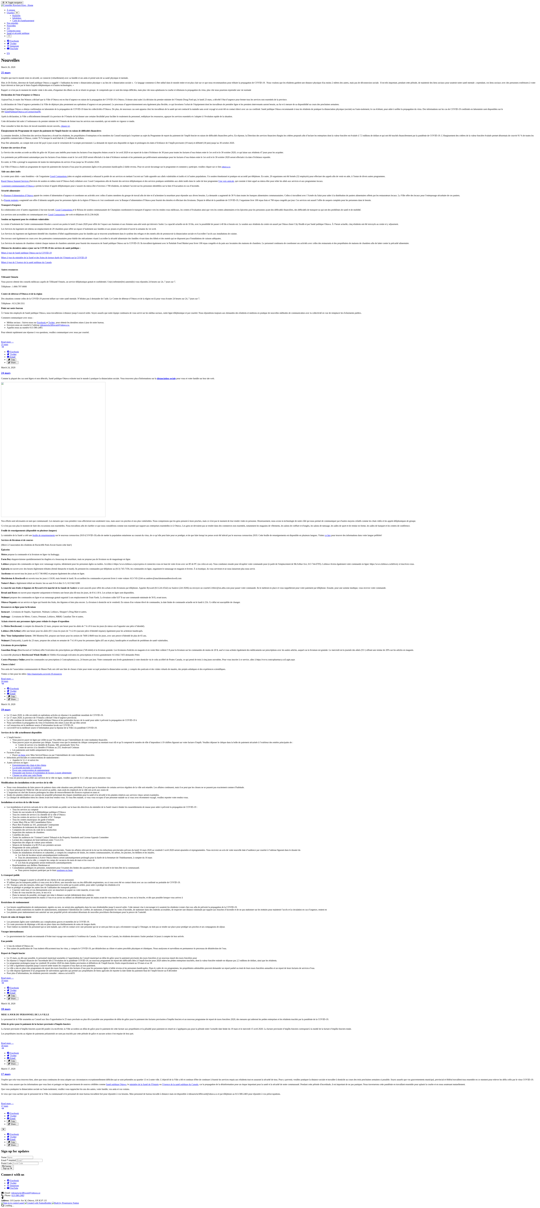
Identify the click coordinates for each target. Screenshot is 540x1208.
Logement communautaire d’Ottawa (17, 186)
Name (3, 1157)
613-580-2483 (18, 1195)
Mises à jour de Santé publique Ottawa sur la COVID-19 (26, 253)
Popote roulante (11, 200)
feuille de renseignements (43, 535)
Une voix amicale (226, 181)
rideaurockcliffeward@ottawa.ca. (55, 325)
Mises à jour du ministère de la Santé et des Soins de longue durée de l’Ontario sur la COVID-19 (44, 257)
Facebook (41, 322)
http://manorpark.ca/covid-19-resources (44, 674)
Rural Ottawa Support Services (15, 181)
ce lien (328, 535)
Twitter (51, 322)
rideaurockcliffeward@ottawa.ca (25, 1193)
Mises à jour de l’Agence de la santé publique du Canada (26, 262)
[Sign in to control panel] (13, 1203)
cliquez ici (65, 126)
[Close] (3, 1129)
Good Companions (58, 176)
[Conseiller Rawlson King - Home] (17, 5)
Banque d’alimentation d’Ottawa (19, 195)
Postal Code (6, 1163)
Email (8, 1160)
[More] (17, 12)
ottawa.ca (226, 167)
